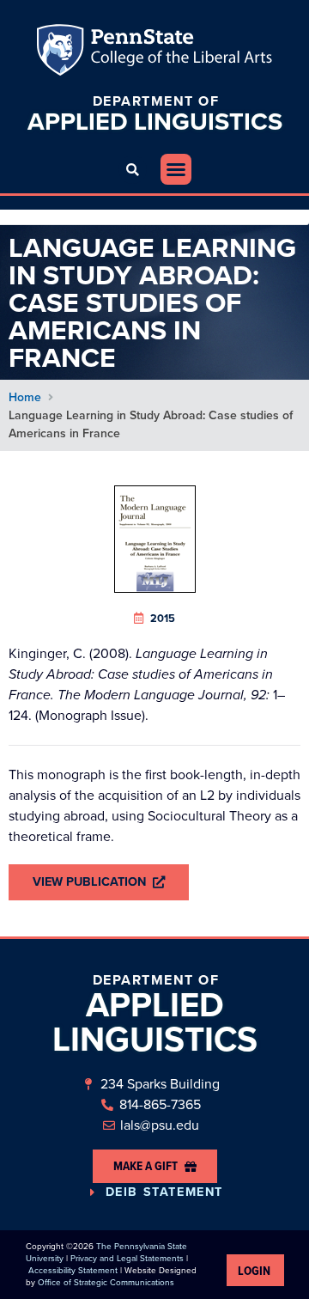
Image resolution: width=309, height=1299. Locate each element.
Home (25, 397)
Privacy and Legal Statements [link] (127, 1258)
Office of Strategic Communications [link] (106, 1282)
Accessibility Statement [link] (73, 1270)
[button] (132, 170)
